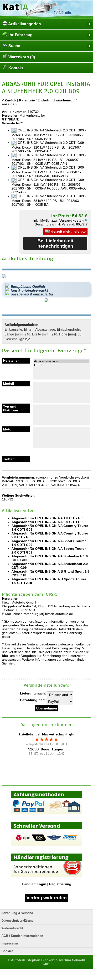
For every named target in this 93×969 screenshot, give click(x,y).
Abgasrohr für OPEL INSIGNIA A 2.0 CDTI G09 (47, 522)
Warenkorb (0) (21, 57)
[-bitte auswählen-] (61, 361)
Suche (13, 46)
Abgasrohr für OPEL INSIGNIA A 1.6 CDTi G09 (47, 518)
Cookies (7, 951)
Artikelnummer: (14, 112)
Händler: (29, 884)
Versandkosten (72, 220)
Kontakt (15, 68)
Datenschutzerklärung (17, 920)
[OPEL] (61, 365)
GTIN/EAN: (10, 119)
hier (5, 656)
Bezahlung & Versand (17, 913)
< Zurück (9, 100)
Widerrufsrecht (12, 928)
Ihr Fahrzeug (19, 35)
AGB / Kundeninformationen (22, 936)
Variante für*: (12, 123)
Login (41, 884)
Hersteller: (10, 115)
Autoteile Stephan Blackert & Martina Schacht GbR (48, 962)
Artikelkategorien (24, 24)
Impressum (9, 943)
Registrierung (60, 884)
